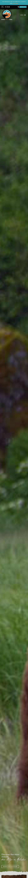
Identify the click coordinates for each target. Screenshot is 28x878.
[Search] (2, 7)
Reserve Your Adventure (10, 866)
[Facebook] (5, 7)
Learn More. (15, 3)
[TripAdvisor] (9, 7)
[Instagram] (7, 7)
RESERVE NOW (23, 6)
